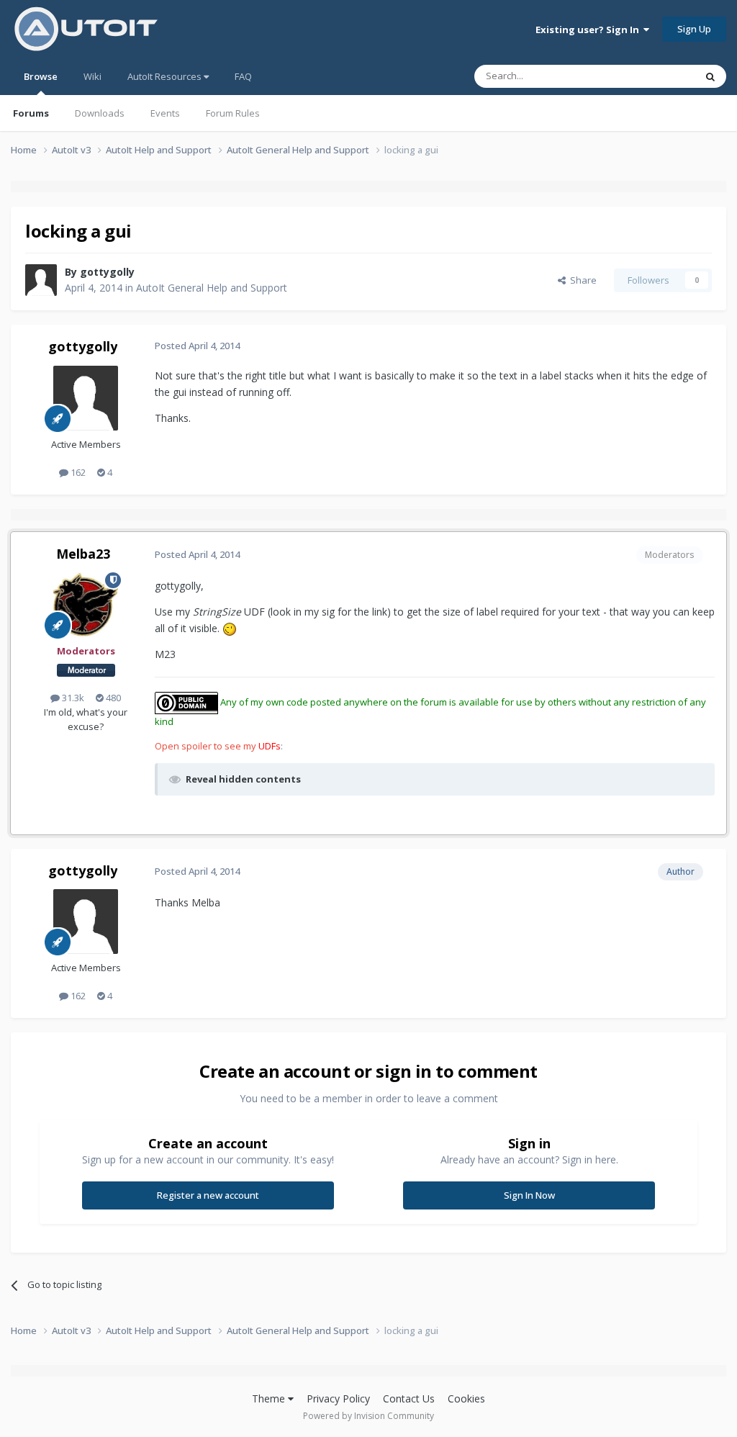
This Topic (654, 76)
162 (77, 472)
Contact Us (409, 1398)
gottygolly (107, 272)
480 (112, 697)
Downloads (100, 113)
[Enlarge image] (229, 628)
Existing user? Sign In (589, 29)
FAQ (243, 76)
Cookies (466, 1398)
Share (581, 280)
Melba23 (83, 553)
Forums (31, 113)
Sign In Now (529, 1195)
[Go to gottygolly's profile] (41, 280)
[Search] (710, 76)
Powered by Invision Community (368, 1416)
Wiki (92, 76)
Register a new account (208, 1195)
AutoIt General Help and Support (211, 287)
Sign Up (694, 28)
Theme (270, 1398)
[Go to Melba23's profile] (85, 604)
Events (165, 113)
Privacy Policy (338, 1398)
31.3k (72, 697)
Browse (41, 76)
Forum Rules (233, 113)
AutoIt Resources (165, 76)
